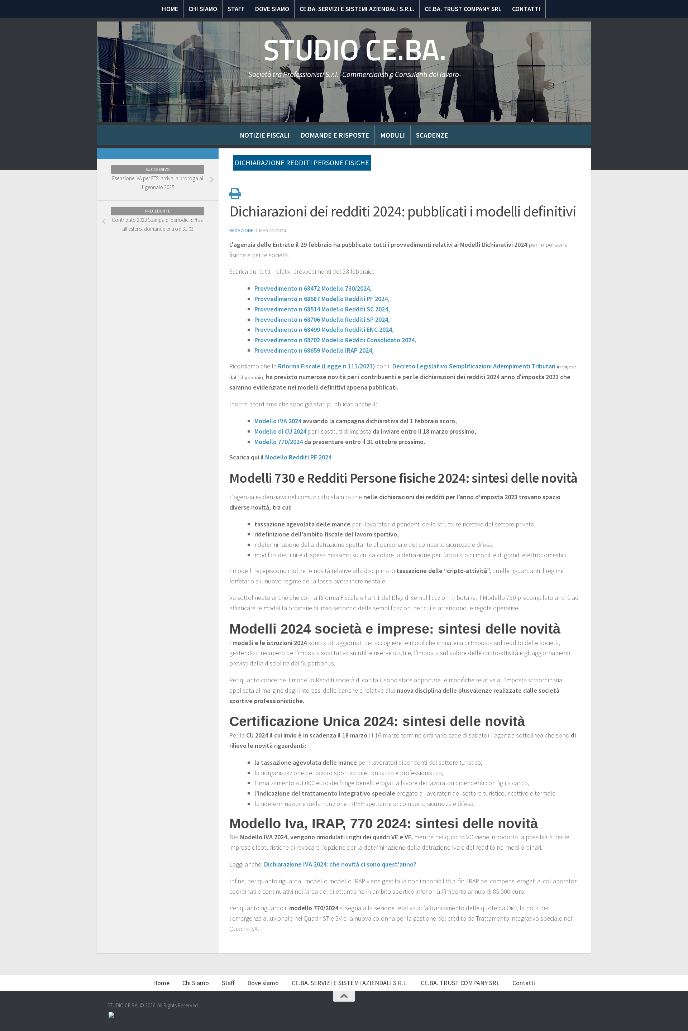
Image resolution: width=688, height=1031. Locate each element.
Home (170, 9)
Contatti (526, 9)
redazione (241, 230)
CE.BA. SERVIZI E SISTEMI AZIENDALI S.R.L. (357, 9)
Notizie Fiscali (265, 135)
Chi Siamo (202, 9)
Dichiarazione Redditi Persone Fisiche (302, 162)
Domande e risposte (335, 135)
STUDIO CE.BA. (354, 50)
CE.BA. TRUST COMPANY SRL (463, 9)
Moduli (392, 135)
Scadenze (432, 135)
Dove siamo (272, 9)
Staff (236, 9)
